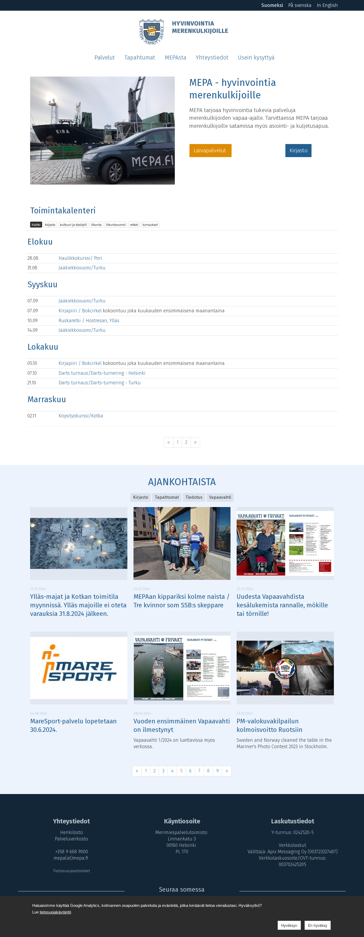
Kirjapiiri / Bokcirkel (81, 311)
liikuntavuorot (116, 224)
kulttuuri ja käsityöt (73, 224)
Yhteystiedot (212, 57)
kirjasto (50, 224)
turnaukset (150, 224)
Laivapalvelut (210, 150)
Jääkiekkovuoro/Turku (82, 268)
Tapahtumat (139, 57)
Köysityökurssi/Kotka (81, 416)
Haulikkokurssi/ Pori (80, 258)
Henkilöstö (71, 832)
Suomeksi (272, 5)
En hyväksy (317, 925)
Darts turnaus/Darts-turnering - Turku (100, 383)
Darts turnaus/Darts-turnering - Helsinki (102, 373)
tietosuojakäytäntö (55, 912)
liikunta (96, 224)
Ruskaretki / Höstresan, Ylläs (89, 321)
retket (134, 224)
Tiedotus (194, 497)
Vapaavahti (220, 497)
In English (327, 5)
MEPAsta (175, 57)
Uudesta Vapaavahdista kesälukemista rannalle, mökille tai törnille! (282, 605)
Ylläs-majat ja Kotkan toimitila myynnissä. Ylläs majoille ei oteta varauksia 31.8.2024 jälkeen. (78, 605)
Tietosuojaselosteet (71, 870)
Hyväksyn (289, 925)
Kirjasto (298, 150)
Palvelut (104, 57)
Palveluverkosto (71, 839)
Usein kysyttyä (256, 57)
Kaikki (36, 224)
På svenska (300, 5)
